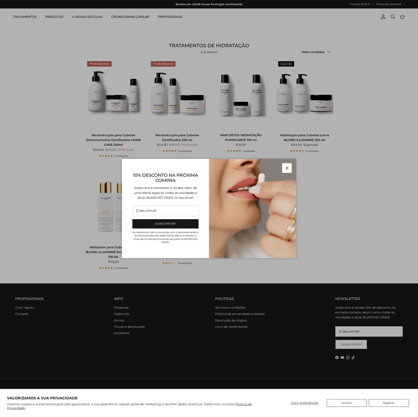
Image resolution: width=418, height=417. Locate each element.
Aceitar (346, 403)
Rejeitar (389, 403)
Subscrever (165, 223)
